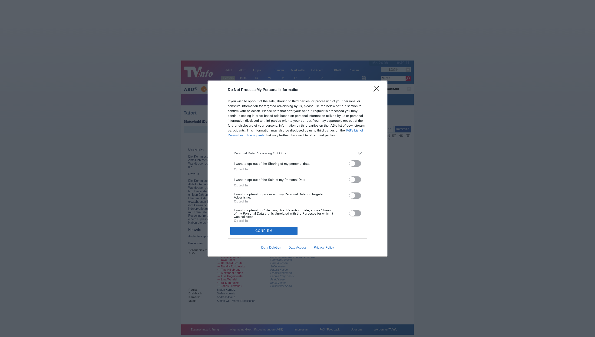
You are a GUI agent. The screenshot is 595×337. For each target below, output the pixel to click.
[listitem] (297, 153)
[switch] (355, 163)
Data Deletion (271, 247)
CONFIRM (264, 231)
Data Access (297, 247)
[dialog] (297, 168)
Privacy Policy (324, 247)
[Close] (378, 90)
